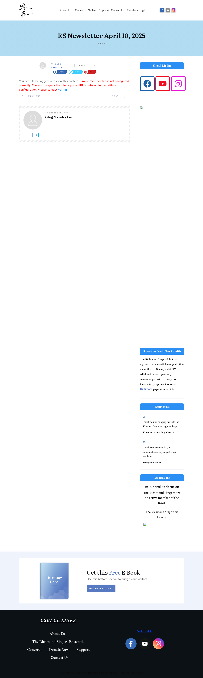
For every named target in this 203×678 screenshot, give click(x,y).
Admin (62, 89)
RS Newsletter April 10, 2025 (101, 35)
